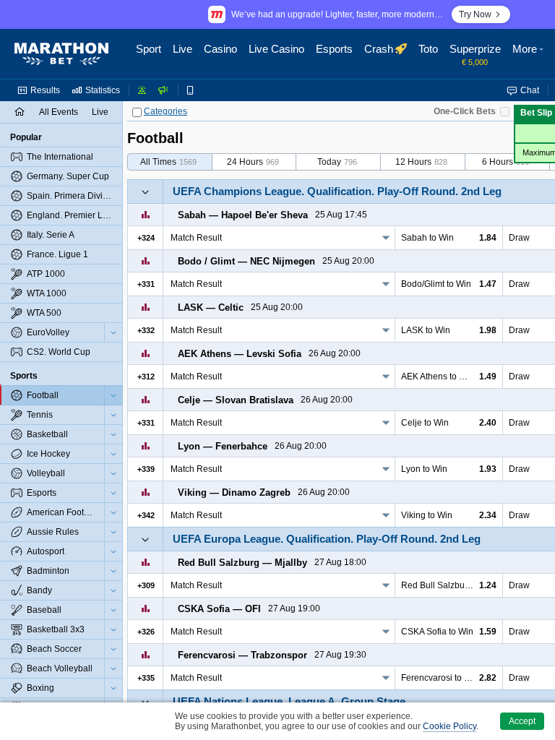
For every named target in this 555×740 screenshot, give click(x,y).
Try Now (475, 14)
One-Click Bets (465, 111)
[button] (530, 54)
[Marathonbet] (61, 54)
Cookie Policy (449, 726)
